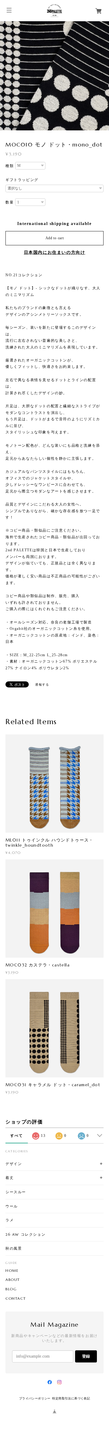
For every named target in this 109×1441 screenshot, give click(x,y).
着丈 (9, 1177)
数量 (9, 202)
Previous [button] (6, 76)
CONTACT (15, 1298)
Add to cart (54, 238)
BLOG (11, 1289)
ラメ (9, 1220)
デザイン (13, 1163)
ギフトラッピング (21, 180)
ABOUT (12, 1280)
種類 (9, 166)
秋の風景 (13, 1248)
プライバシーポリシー (35, 1398)
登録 (86, 1356)
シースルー (15, 1192)
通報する (42, 684)
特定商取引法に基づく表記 (71, 1398)
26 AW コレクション (25, 1234)
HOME (11, 1270)
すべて (16, 1136)
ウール (11, 1206)
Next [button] (103, 76)
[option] (54, 75)
